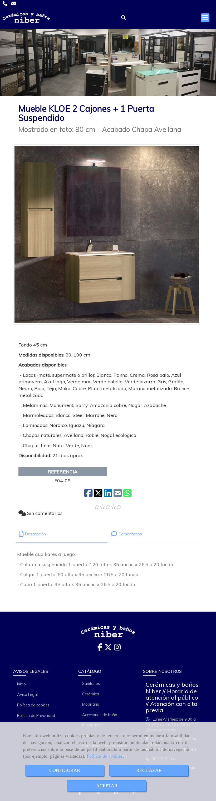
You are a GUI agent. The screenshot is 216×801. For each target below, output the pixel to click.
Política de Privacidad (36, 715)
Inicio (21, 684)
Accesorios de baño (99, 714)
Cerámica (90, 694)
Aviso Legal (27, 694)
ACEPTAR (106, 785)
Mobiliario (90, 704)
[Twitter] (108, 648)
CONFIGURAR (64, 770)
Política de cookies (105, 756)
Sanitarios (91, 683)
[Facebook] (99, 648)
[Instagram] (117, 648)
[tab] (61, 534)
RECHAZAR (149, 770)
